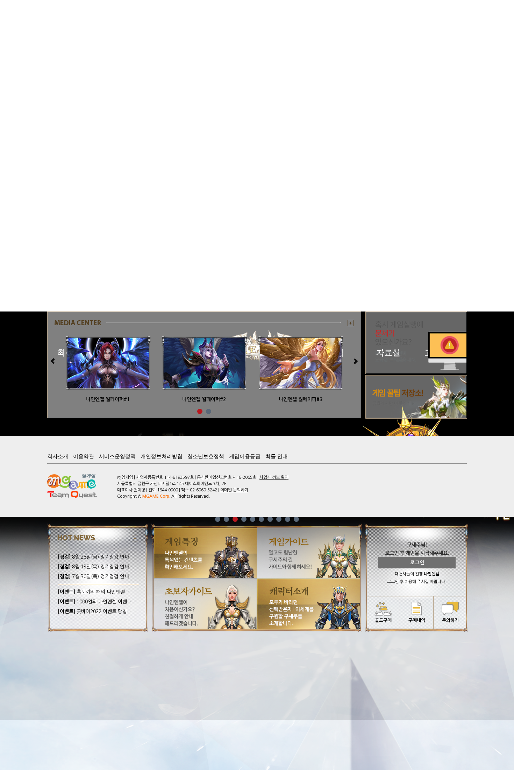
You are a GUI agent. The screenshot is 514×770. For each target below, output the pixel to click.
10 (296, 519)
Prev (53, 361)
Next (355, 361)
